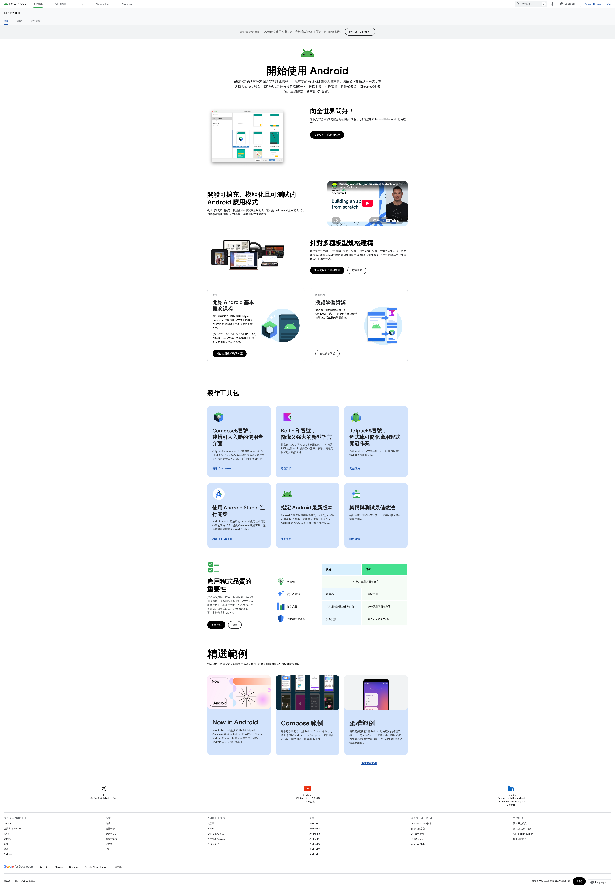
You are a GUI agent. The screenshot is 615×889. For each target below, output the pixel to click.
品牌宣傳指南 (28, 881)
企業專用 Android (13, 828)
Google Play (103, 3)
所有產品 (119, 867)
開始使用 (354, 468)
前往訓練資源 (327, 353)
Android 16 (315, 828)
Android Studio (593, 3)
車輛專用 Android (216, 838)
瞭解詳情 (286, 468)
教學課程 (35, 20)
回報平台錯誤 (520, 823)
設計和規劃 (60, 3)
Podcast (8, 854)
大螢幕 (211, 823)
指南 (235, 624)
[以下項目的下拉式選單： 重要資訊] (47, 4)
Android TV (213, 844)
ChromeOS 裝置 (216, 833)
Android (8, 823)
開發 (81, 3)
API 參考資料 (417, 833)
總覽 (6, 20)
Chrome (59, 867)
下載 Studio (417, 838)
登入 (609, 3)
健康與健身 (111, 833)
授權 (16, 881)
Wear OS (212, 828)
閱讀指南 (357, 270)
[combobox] (531, 4)
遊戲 (108, 823)
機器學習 (110, 828)
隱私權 (109, 844)
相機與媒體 (111, 838)
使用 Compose (221, 468)
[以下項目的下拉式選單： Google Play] (114, 4)
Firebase (73, 867)
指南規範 (216, 624)
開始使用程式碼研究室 (327, 134)
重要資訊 (38, 3)
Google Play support (523, 833)
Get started (12, 13)
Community (128, 3)
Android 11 (314, 854)
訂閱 (579, 881)
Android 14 (315, 838)
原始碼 (7, 838)
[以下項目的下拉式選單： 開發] (88, 4)
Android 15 (314, 833)
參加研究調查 (520, 838)
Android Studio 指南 (421, 823)
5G (107, 849)
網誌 (6, 849)
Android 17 (314, 823)
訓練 (19, 20)
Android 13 (314, 844)
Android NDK (418, 844)
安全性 (7, 833)
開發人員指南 (418, 828)
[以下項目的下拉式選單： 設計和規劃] (70, 4)
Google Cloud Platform (96, 867)
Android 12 (314, 849)
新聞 (6, 844)
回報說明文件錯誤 (522, 828)
